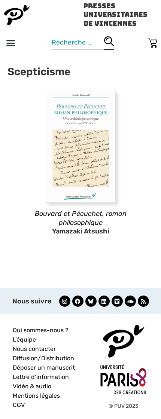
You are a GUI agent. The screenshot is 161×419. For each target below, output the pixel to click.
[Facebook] (77, 301)
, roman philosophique (81, 218)
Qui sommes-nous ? (41, 330)
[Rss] (143, 301)
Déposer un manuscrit (44, 367)
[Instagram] (64, 301)
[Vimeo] (117, 301)
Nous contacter (34, 348)
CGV (19, 405)
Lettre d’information (41, 376)
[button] (11, 43)
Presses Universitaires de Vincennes (115, 14)
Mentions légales (36, 395)
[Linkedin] (104, 301)
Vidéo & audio (32, 386)
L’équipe (24, 339)
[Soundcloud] (130, 301)
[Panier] (152, 42)
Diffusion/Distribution (43, 358)
